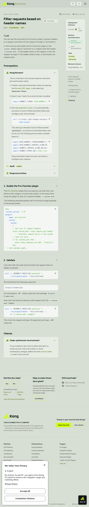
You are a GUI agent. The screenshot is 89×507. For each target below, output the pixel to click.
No (14, 384)
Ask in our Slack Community (75, 383)
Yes (7, 384)
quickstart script (25, 108)
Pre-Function (12, 191)
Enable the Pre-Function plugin (74, 91)
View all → (63, 463)
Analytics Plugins (66, 450)
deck (22, 27)
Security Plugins (65, 457)
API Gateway (8, 450)
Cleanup (8, 333)
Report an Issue (7, 393)
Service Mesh (8, 457)
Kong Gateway (14, 27)
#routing (71, 56)
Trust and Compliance (57, 504)
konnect (71, 29)
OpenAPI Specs (37, 460)
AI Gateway (8, 454)
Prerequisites (11, 65)
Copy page (50, 21)
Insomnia (35, 457)
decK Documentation (76, 47)
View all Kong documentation (14, 399)
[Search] (72, 4)
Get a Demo (78, 425)
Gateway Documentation (76, 41)
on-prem (80, 29)
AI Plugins (63, 447)
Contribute (39, 398)
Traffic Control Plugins (68, 460)
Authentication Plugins (68, 454)
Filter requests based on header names (74, 79)
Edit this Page (20, 393)
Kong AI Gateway (38, 450)
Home (6, 14)
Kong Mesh (36, 454)
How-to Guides (14, 14)
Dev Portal (7, 460)
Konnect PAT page (22, 88)
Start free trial (63, 425)
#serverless (72, 59)
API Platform (8, 447)
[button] (49, 101)
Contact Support (71, 386)
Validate (73, 96)
